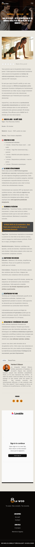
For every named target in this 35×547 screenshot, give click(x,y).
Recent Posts (11, 360)
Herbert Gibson (17, 364)
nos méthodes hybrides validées (20, 339)
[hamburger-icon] (32, 3)
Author (4, 360)
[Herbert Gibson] (6, 368)
